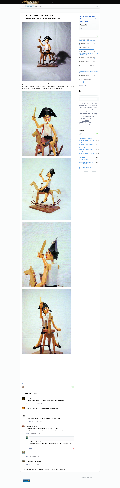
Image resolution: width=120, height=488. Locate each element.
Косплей (91, 111)
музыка (95, 113)
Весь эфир (81, 85)
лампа (94, 111)
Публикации (89, 35)
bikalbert (27, 433)
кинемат (35, 383)
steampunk (90, 103)
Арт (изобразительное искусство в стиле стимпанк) (86, 154)
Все (23, 6)
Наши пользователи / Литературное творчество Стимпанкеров (85, 167)
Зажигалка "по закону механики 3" (87, 63)
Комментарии (82, 35)
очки (89, 114)
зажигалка (89, 107)
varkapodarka (28, 421)
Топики (42, 2)
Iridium (80, 79)
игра (87, 109)
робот (96, 114)
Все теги (81, 94)
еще (70, 2)
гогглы (89, 105)
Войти (97, 2)
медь (87, 113)
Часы (80, 67)
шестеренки (95, 122)
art (80, 103)
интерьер (91, 109)
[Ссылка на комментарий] (43, 404)
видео (85, 105)
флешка (81, 123)
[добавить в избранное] (43, 387)
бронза (81, 105)
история (95, 109)
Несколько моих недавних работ (86, 40)
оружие (85, 114)
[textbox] (88, 99)
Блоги (47, 2)
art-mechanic (28, 403)
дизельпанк (83, 107)
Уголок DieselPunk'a (83, 157)
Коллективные (29, 6)
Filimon (30, 448)
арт (96, 103)
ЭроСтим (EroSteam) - (84, 159)
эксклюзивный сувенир (59, 383)
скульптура (94, 118)
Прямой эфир (84, 33)
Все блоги (81, 173)
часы (90, 123)
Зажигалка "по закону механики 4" (87, 77)
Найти (97, 6)
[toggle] (60, 19)
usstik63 (80, 47)
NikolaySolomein (82, 43)
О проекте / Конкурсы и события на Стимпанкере (86, 162)
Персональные (38, 6)
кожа (82, 111)
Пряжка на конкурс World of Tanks (86, 49)
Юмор (88, 124)
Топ (80, 133)
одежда (81, 114)
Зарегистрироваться (90, 2)
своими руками (86, 118)
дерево (96, 105)
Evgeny (27, 411)
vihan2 (27, 456)
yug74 (27, 464)
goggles (84, 103)
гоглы (92, 105)
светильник (94, 116)
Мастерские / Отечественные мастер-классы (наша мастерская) (86, 146)
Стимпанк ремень (83, 44)
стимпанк (85, 120)
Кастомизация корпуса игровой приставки (88, 71)
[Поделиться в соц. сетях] (40, 387)
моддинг (91, 113)
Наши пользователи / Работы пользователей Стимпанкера (88, 18)
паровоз (92, 114)
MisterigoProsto (82, 51)
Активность (57, 2)
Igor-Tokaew (81, 39)
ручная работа (87, 116)
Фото (86, 123)
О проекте (64, 2)
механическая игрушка (48, 383)
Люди (52, 2)
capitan (25, 386)
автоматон (26, 383)
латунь (82, 113)
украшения (92, 120)
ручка (81, 116)
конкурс (86, 111)
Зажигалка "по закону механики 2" (87, 58)
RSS (81, 28)
